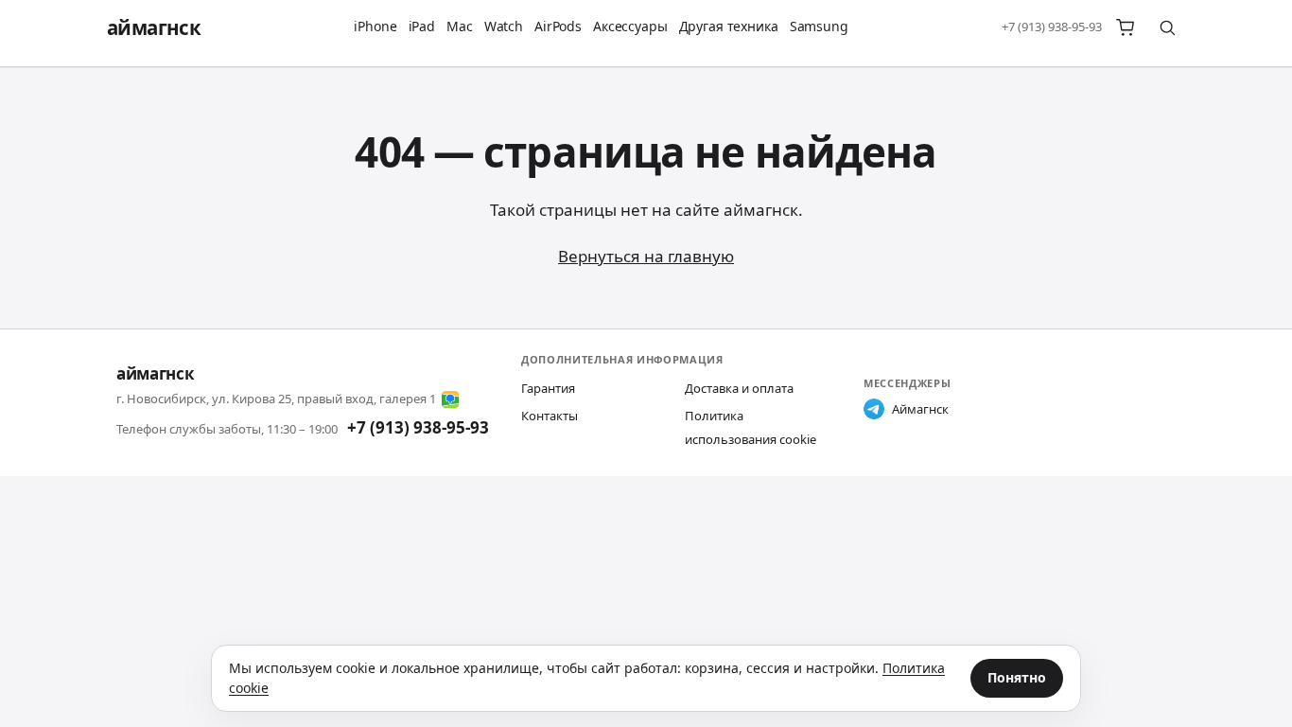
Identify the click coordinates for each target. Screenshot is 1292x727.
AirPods (558, 26)
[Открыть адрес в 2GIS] (450, 399)
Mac (459, 26)
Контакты (549, 415)
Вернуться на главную (646, 256)
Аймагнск (920, 408)
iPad (422, 26)
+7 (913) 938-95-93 (1052, 26)
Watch (503, 26)
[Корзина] (1125, 27)
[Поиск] (1167, 27)
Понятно (1016, 677)
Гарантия (548, 388)
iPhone (375, 26)
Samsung (819, 26)
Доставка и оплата (739, 388)
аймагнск (154, 27)
